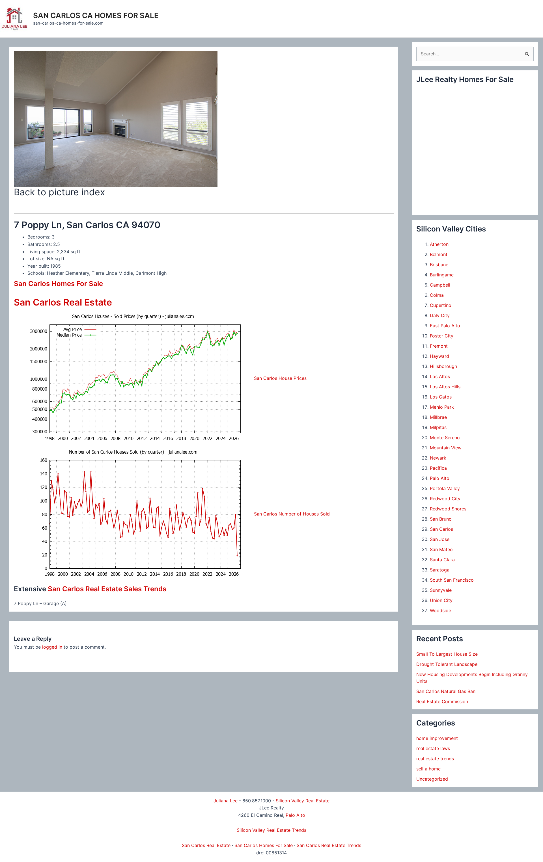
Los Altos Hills (445, 386)
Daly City (440, 315)
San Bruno (441, 519)
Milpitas (438, 427)
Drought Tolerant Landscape (446, 664)
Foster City (441, 336)
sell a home (428, 769)
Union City (441, 600)
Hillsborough (443, 366)
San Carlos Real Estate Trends (329, 845)
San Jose (439, 539)
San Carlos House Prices (280, 378)
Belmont (438, 254)
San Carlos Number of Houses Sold (292, 514)
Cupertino (440, 305)
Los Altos (440, 376)
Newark (438, 458)
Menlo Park (442, 407)
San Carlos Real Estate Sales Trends (107, 589)
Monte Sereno (445, 437)
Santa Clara (442, 559)
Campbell (440, 285)
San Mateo (441, 549)
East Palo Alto (445, 325)
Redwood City (445, 498)
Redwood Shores (448, 509)
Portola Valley (445, 488)
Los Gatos (441, 397)
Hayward (439, 356)
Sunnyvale (441, 590)
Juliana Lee (226, 800)
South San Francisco (452, 580)
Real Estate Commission (442, 701)
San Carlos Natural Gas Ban (445, 691)
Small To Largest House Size (447, 654)
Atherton (439, 244)
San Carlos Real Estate (63, 302)
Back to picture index (59, 192)
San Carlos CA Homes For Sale (96, 15)
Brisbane (439, 264)
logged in (52, 647)
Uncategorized (432, 779)
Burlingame (442, 275)
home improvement (437, 738)
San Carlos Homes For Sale (58, 284)
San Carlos (441, 529)
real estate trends (435, 758)
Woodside (440, 610)
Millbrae (438, 417)
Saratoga (439, 570)
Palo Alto (439, 478)
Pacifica (438, 468)
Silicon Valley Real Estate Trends (271, 830)
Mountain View (446, 448)
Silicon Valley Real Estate (302, 800)
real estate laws (433, 748)
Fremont (439, 346)
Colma (437, 295)
